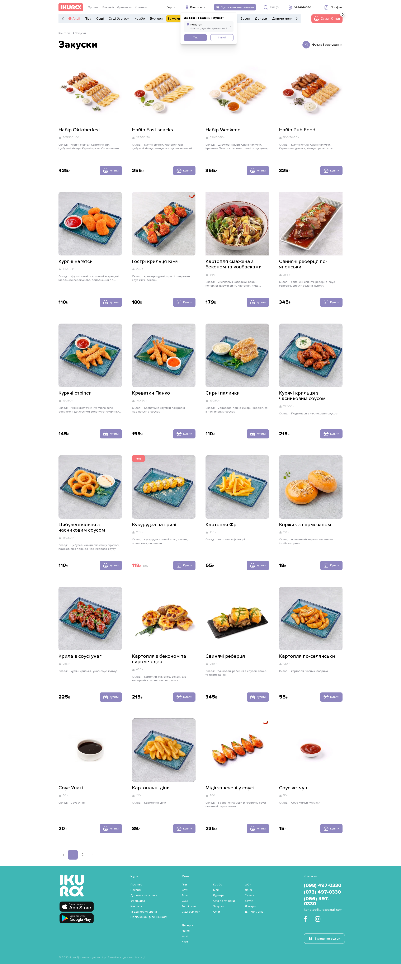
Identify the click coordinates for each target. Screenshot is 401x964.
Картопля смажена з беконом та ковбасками (234, 264)
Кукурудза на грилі (154, 524)
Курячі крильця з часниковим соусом (302, 396)
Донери (261, 18)
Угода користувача (144, 911)
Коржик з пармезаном (305, 524)
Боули (245, 18)
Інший (222, 37)
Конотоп (64, 33)
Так (195, 37)
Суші (100, 18)
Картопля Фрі (221, 524)
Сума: (327, 18)
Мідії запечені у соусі (230, 787)
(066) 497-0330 (317, 901)
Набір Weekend (223, 129)
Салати (249, 895)
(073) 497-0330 (322, 892)
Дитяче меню (282, 18)
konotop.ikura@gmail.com (323, 909)
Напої (186, 930)
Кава (185, 941)
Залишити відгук (327, 938)
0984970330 (302, 7)
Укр (169, 7)
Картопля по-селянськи (307, 656)
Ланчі (249, 890)
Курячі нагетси (75, 261)
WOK (248, 884)
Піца (88, 18)
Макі (216, 890)
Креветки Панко (151, 393)
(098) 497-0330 (322, 885)
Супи (216, 911)
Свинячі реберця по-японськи (303, 264)
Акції (76, 18)
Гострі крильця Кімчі (156, 261)
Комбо (140, 18)
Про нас (93, 7)
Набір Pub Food (297, 129)
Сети (185, 890)
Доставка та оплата (144, 895)
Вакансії (108, 7)
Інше (185, 936)
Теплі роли (189, 906)
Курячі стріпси (75, 393)
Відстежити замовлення (237, 7)
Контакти (141, 7)
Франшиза (124, 7)
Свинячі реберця (225, 656)
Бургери (156, 18)
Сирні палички (223, 393)
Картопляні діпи (151, 787)
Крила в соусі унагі (80, 656)
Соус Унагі (70, 787)
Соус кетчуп (293, 787)
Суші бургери (119, 18)
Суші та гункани (224, 900)
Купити (114, 170)
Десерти (187, 925)
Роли (185, 895)
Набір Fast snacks (152, 129)
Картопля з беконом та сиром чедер (159, 659)
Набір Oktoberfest (79, 129)
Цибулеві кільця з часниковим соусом (81, 527)
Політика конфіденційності (149, 917)
